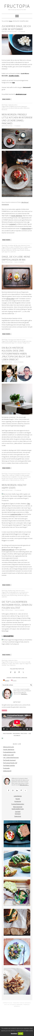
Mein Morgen (23, 593)
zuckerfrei (13, 251)
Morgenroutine (6, 595)
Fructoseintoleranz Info (9, 752)
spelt (3, 251)
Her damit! (4, 710)
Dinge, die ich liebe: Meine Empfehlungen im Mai (16, 258)
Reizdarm (27, 250)
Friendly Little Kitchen (16, 215)
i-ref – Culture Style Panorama (11, 757)
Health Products (13, 341)
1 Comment (17, 125)
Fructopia (17, 6)
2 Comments (21, 31)
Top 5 (8, 665)
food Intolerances (23, 592)
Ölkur (28, 503)
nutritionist (20, 595)
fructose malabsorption (25, 247)
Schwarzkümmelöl (6, 342)
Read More (14, 1033)
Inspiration (24, 106)
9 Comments (18, 490)
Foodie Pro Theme (18, 1002)
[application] (17, 722)
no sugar (10, 663)
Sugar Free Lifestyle (17, 342)
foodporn (11, 662)
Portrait (22, 480)
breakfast (11, 247)
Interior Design (22, 341)
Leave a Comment (19, 262)
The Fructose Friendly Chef (10, 763)
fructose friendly (18, 478)
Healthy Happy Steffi (8, 755)
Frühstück (4, 593)
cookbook (11, 475)
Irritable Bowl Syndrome (18, 248)
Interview (28, 341)
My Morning (17, 245)
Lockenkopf (12, 224)
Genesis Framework (17, 1004)
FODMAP (11, 106)
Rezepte (18, 799)
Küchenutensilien (18, 108)
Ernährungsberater (14, 592)
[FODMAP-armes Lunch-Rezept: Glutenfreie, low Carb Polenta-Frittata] (17, 863)
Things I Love (26, 342)
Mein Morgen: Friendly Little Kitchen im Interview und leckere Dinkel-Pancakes (17, 119)
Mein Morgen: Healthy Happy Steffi (14, 486)
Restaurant (4, 109)
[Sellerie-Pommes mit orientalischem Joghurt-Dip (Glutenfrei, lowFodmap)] (17, 981)
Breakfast (10, 245)
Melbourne (26, 108)
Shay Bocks (27, 1002)
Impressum (18, 814)
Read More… (24, 694)
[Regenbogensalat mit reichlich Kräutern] (17, 951)
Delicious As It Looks (8, 747)
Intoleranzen (5, 108)
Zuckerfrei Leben (12, 105)
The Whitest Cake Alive (9, 765)
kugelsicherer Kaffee (15, 514)
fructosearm (17, 106)
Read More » (6, 99)
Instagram (4, 663)
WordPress (17, 1006)
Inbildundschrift (7, 771)
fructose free (17, 662)
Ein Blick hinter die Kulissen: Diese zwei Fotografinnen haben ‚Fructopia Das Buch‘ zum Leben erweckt (16, 353)
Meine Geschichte (17, 807)
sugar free (7, 251)
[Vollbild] (30, 729)
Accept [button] (20, 1033)
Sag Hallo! (17, 811)
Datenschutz (17, 816)
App (13, 82)
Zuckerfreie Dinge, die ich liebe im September (16, 28)
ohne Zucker (16, 663)
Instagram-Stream (26, 228)
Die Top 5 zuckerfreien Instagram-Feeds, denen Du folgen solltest (17, 604)
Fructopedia (6, 768)
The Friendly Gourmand (9, 760)
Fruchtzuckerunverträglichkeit (9, 476)
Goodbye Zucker (14, 76)
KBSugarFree (8, 636)
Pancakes (22, 250)
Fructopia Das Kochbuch (14, 473)
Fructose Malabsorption (17, 804)
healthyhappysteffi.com (8, 549)
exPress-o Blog (10, 298)
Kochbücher (17, 801)
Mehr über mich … (24, 785)
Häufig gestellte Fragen (18, 809)
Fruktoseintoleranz (7, 248)
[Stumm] (27, 729)
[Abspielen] (4, 729)
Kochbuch (11, 108)
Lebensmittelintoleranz (13, 593)
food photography (24, 475)
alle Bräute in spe (21, 94)
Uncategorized (12, 339)
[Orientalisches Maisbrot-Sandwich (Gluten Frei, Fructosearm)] (17, 922)
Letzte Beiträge (18, 796)
